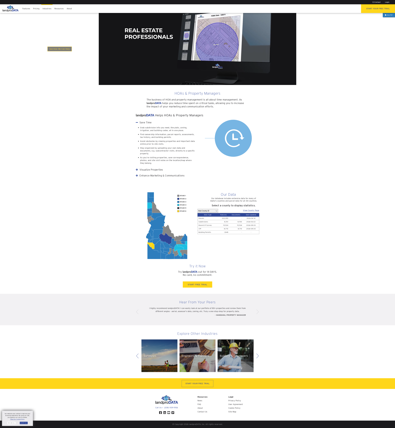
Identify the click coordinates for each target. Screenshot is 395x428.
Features (26, 9)
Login (387, 2)
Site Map (232, 412)
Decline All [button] (11, 423)
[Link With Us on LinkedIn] (164, 412)
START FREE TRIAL (197, 284)
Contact (377, 2)
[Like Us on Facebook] (160, 412)
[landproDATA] (166, 404)
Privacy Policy (234, 401)
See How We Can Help (59, 49)
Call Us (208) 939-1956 (166, 408)
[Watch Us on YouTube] (168, 412)
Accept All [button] (23, 423)
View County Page (251, 210)
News (200, 401)
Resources (59, 9)
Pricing (36, 9)
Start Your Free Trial (378, 9)
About (69, 9)
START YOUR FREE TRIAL (197, 383)
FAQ (199, 404)
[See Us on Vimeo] (172, 412)
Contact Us (202, 412)
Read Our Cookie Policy (17, 419)
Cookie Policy (234, 408)
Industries (46, 9)
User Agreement (235, 404)
